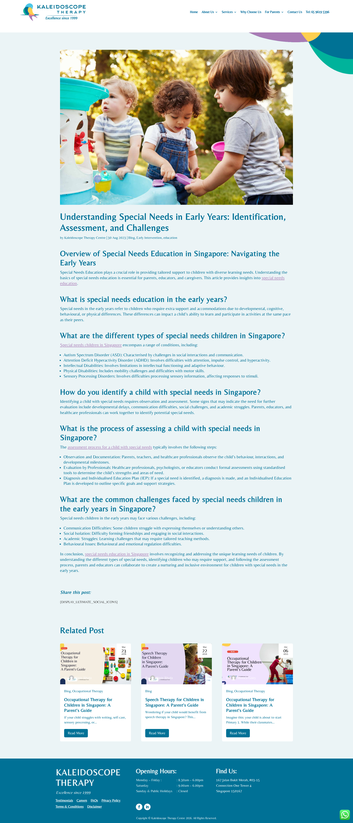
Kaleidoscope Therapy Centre (85, 238)
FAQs (94, 800)
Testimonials (64, 800)
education (170, 238)
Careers (82, 800)
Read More (76, 733)
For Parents (272, 12)
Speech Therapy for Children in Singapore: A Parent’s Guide (174, 702)
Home (194, 12)
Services (227, 12)
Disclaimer (94, 807)
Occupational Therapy (87, 691)
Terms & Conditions (70, 807)
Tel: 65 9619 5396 (317, 12)
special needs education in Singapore (117, 554)
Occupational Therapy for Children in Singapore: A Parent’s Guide (88, 705)
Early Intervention (149, 238)
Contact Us (295, 12)
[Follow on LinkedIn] (147, 807)
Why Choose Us (250, 12)
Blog (131, 238)
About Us (208, 12)
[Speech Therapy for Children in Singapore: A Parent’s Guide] (176, 664)
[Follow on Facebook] (139, 807)
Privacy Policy (111, 800)
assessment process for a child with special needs (110, 447)
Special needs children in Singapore (91, 344)
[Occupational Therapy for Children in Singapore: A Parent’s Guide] (95, 664)
